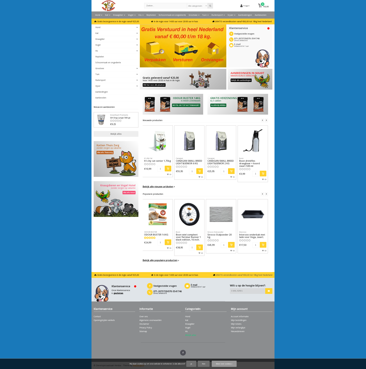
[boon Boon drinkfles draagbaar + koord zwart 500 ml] (252, 140)
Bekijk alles (116, 133)
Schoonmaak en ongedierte (172, 15)
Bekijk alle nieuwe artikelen (158, 186)
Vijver (230, 15)
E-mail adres (236, 291)
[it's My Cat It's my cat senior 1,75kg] (157, 140)
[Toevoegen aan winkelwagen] (168, 168)
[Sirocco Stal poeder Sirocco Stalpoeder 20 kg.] (221, 214)
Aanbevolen (260, 15)
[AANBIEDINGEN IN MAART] (250, 79)
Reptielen (151, 15)
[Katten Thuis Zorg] (116, 159)
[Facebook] (183, 353)
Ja (191, 364)
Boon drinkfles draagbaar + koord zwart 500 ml (249, 162)
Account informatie (240, 316)
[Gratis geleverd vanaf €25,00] (183, 79)
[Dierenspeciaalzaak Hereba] (116, 5)
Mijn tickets (236, 323)
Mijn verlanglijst (238, 327)
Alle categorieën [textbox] (195, 6)
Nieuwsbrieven (237, 331)
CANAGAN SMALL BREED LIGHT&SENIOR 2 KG (220, 161)
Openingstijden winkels (104, 320)
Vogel (131, 15)
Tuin (204, 15)
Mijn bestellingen (238, 320)
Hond (97, 15)
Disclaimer (144, 323)
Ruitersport (217, 15)
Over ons (143, 316)
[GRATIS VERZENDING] (237, 104)
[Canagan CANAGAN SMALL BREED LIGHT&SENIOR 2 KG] (221, 140)
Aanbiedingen (245, 15)
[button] (263, 5)
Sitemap (143, 331)
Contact (97, 316)
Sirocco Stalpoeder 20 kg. (219, 235)
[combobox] (197, 6)
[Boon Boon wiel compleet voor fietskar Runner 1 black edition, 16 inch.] (189, 214)
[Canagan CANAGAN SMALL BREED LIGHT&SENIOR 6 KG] (189, 140)
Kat (106, 15)
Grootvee (193, 15)
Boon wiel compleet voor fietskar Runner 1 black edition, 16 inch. (188, 236)
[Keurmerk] (227, 6)
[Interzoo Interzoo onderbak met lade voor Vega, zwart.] (252, 214)
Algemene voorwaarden (150, 320)
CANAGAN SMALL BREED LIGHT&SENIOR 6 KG (189, 161)
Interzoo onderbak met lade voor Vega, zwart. (252, 235)
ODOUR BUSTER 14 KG (156, 233)
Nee (203, 364)
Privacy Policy (145, 327)
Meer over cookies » (224, 364)
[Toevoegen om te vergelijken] (170, 174)
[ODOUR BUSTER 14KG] (173, 104)
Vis (140, 15)
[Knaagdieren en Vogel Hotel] (116, 199)
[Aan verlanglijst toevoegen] (168, 174)
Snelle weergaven (158, 151)
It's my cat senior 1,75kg (157, 160)
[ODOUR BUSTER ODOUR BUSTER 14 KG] (157, 214)
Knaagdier (118, 15)
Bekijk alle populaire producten (160, 260)
